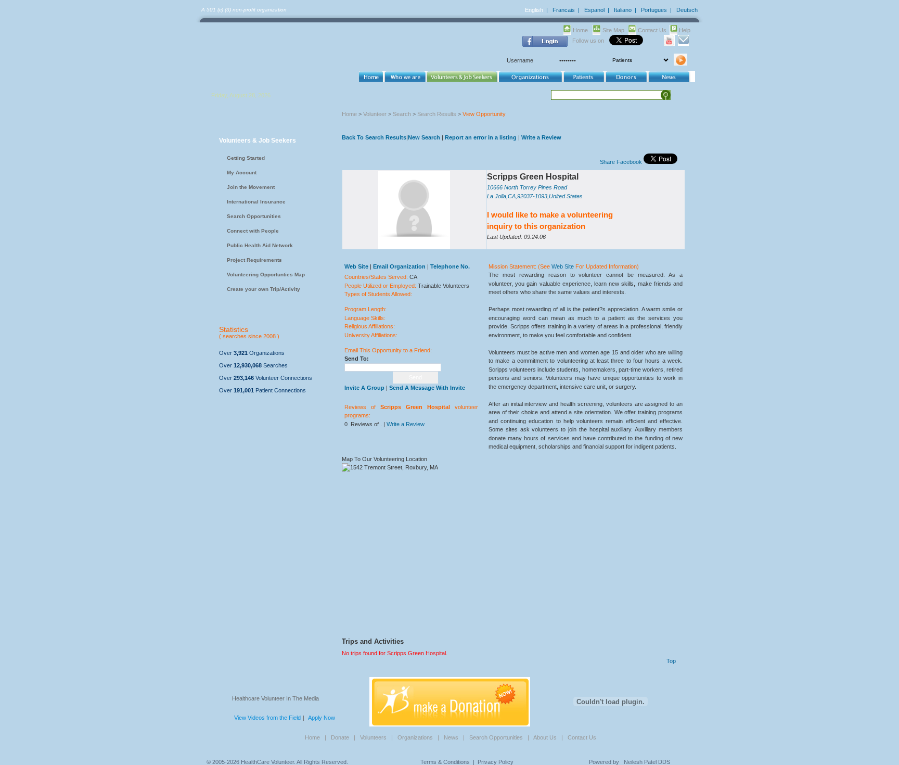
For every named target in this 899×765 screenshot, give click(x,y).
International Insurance (256, 202)
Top (671, 661)
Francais (564, 10)
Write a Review (541, 137)
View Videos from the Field (267, 718)
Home (580, 30)
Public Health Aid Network (260, 245)
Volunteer (375, 114)
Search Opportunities (254, 216)
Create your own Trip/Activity (263, 289)
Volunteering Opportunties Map (266, 274)
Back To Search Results (374, 137)
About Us (545, 737)
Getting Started (246, 158)
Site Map (613, 30)
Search (402, 114)
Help (684, 30)
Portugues (654, 10)
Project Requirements (254, 260)
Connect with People (253, 231)
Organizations (415, 737)
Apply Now (321, 718)
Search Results (436, 114)
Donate (340, 737)
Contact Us (652, 30)
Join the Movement (251, 187)
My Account (241, 172)
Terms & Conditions (445, 762)
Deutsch (687, 10)
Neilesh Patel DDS (647, 762)
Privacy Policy (495, 762)
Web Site (562, 266)
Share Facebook (621, 162)
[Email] (683, 44)
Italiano (623, 10)
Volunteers (373, 737)
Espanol (594, 10)
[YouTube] (669, 44)
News (451, 737)
